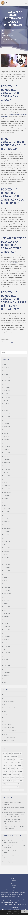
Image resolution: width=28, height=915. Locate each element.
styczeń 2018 (6, 662)
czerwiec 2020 (7, 571)
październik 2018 (7, 633)
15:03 (15, 31)
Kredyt (10, 771)
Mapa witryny (14, 883)
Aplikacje (5, 695)
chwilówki (4, 35)
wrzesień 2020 (7, 567)
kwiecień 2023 (7, 475)
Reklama (16, 780)
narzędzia (9, 774)
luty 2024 (6, 443)
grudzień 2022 (7, 485)
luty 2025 (6, 410)
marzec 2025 (6, 407)
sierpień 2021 (6, 534)
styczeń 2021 (6, 557)
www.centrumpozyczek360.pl (7, 342)
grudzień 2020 (7, 561)
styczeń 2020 (7, 584)
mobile (4, 774)
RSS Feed (14, 885)
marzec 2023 (6, 479)
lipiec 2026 (6, 364)
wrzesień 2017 (7, 672)
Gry (8, 768)
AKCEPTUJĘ (25, 911)
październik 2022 (7, 492)
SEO (4, 783)
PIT (21, 774)
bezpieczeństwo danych (8, 759)
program (22, 777)
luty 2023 (6, 482)
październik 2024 (7, 420)
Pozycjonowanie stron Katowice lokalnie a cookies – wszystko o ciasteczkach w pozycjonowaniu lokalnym (13, 821)
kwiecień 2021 (7, 548)
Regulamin (14, 880)
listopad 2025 (7, 384)
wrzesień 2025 (7, 387)
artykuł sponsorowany (16, 753)
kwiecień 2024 (7, 436)
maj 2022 (6, 505)
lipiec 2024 (6, 430)
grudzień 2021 (7, 521)
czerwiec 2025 (7, 397)
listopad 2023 (7, 453)
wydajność (21, 790)
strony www (5, 787)
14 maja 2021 (7, 31)
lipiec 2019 (6, 603)
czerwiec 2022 (7, 502)
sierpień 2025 (7, 390)
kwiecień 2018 (7, 652)
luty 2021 (6, 554)
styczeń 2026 (7, 377)
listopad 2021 (6, 525)
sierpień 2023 (7, 462)
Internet (16, 768)
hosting (12, 768)
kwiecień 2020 (7, 574)
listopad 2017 (6, 669)
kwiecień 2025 (7, 403)
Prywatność (5, 780)
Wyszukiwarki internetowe (9, 737)
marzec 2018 (6, 656)
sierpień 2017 (6, 675)
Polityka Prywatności (14, 878)
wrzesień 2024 (7, 423)
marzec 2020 (6, 577)
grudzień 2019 (7, 587)
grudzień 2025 (7, 380)
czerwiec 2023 (7, 469)
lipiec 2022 (6, 498)
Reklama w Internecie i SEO (10, 731)
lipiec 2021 (6, 538)
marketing (20, 771)
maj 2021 (5, 544)
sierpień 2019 (6, 600)
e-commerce (5, 762)
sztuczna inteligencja (14, 787)
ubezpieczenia (6, 790)
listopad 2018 (7, 629)
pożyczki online (10, 35)
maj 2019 (5, 610)
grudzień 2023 (7, 449)
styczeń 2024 (7, 446)
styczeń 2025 (7, 413)
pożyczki (13, 777)
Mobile (5, 721)
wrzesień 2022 (7, 495)
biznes (15, 759)
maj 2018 (5, 649)
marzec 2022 (6, 512)
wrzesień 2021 (7, 531)
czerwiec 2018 (7, 646)
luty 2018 (6, 659)
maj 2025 (6, 400)
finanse (10, 765)
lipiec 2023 (6, 466)
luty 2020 (6, 580)
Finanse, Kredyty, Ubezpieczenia (9, 39)
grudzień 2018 (7, 626)
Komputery (5, 771)
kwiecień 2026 (7, 367)
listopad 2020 (7, 564)
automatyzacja (6, 756)
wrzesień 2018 (7, 636)
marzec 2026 (6, 371)
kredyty (14, 771)
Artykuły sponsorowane (9, 698)
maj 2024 (6, 433)
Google (5, 714)
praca (17, 777)
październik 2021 (7, 528)
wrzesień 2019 (7, 597)
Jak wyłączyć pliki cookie (17, 913)
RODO (21, 780)
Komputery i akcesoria (9, 717)
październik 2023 (7, 456)
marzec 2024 (6, 439)
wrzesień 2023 (7, 459)
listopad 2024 (7, 417)
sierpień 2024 (7, 426)
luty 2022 (6, 515)
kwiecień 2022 (7, 508)
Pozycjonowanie (6, 777)
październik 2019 (7, 593)
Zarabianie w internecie (9, 740)
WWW (16, 790)
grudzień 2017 (7, 666)
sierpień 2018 (6, 639)
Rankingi (11, 780)
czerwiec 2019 (7, 607)
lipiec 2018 (6, 643)
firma (15, 765)
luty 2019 (6, 620)
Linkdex (14, 887)
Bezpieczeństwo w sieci (9, 701)
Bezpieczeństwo (14, 756)
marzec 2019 (6, 616)
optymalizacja (16, 774)
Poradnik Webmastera (9, 727)
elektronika (5, 765)
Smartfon (18, 783)
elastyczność (17, 762)
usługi (11, 790)
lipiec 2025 (6, 394)
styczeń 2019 (6, 623)
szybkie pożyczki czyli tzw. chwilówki (9, 263)
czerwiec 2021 (7, 541)
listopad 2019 (7, 590)
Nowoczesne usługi (8, 724)
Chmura (5, 704)
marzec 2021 (6, 551)
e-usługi (11, 762)
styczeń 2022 (6, 518)
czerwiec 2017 (7, 679)
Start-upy (6, 734)
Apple (9, 753)
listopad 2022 (7, 489)
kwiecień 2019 (7, 613)
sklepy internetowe (10, 783)
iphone (21, 768)
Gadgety (5, 711)
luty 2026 (6, 374)
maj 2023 (6, 472)
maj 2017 (5, 682)
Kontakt (14, 877)
